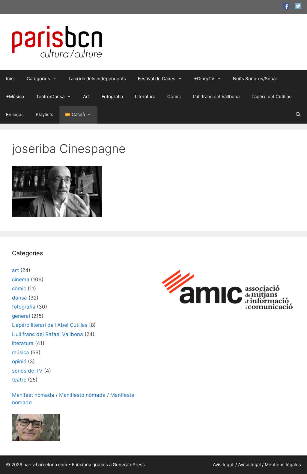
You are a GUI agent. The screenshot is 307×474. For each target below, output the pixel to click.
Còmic (174, 96)
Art (86, 96)
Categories (38, 78)
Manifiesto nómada (82, 395)
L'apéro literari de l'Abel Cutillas (50, 325)
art (15, 270)
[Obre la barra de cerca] (298, 115)
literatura (23, 343)
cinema (20, 279)
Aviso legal (249, 464)
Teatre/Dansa (50, 96)
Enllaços (15, 114)
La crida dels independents (97, 78)
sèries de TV (27, 371)
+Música (15, 96)
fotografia (23, 307)
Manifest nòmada (33, 395)
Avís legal (223, 464)
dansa (19, 298)
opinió (19, 361)
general (21, 316)
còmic (19, 288)
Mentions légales (283, 464)
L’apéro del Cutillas (271, 96)
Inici (10, 78)
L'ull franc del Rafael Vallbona (47, 334)
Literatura (145, 96)
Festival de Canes (156, 78)
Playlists (44, 114)
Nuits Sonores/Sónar (255, 78)
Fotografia (112, 96)
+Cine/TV (204, 78)
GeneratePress (129, 464)
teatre (19, 380)
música (20, 353)
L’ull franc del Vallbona (216, 96)
